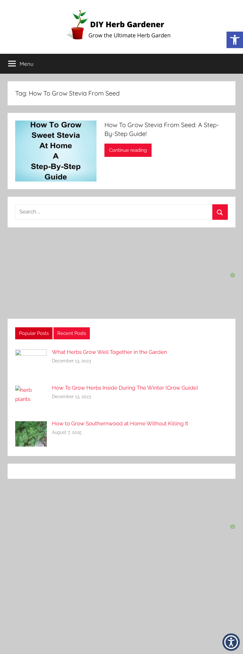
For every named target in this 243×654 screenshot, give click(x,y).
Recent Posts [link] (71, 333)
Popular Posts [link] (34, 333)
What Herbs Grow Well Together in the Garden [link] (109, 352)
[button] (231, 642)
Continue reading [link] (128, 150)
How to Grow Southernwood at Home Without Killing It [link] (120, 423)
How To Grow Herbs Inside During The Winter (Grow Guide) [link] (125, 388)
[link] (235, 40)
